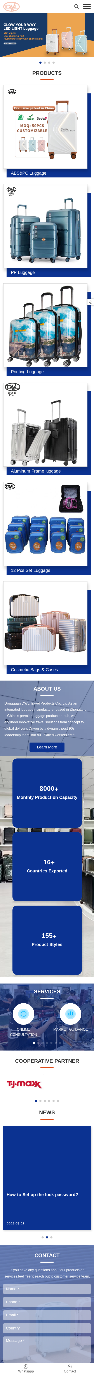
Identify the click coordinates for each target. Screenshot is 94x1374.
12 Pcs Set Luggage (30, 570)
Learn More (47, 747)
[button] (40, 63)
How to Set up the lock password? (42, 1194)
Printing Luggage (27, 371)
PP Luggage (23, 272)
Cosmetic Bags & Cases (34, 669)
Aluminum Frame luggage (36, 471)
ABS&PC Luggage (28, 173)
